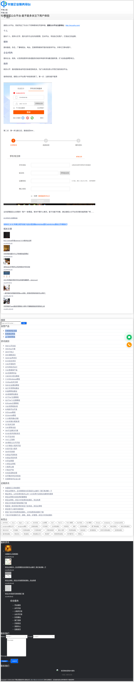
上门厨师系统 (10, 337)
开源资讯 (17, 623)
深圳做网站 (93, 530)
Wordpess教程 (12, 379)
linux (13, 522)
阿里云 (80, 534)
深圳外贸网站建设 (105, 530)
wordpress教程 (22, 526)
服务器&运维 (12, 418)
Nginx (20, 522)
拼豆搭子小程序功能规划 (14, 509)
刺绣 (74, 526)
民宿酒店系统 (10, 334)
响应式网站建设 (125, 526)
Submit (4, 661)
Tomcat (98, 522)
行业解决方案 (11, 430)
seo (28, 522)
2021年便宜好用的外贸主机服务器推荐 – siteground (21, 280)
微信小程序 (61, 530)
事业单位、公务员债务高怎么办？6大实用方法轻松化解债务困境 (29, 494)
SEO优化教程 (12, 376)
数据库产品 (11, 370)
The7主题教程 (12, 397)
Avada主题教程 (12, 403)
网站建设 (26, 534)
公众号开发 (18, 614)
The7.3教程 (69, 522)
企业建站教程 (12, 385)
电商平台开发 (11, 409)
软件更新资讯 (12, 433)
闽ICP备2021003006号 (37, 680)
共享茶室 (66, 526)
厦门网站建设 (95, 526)
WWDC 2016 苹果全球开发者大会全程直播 (20, 224)
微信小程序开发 (13, 445)
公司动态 (10, 346)
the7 (52, 522)
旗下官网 (17, 620)
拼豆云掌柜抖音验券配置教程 (16, 497)
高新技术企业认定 (13, 479)
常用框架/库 (11, 406)
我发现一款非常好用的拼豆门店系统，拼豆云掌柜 (23, 506)
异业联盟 (9, 460)
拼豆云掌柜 (10, 463)
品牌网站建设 (11, 391)
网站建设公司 (37, 534)
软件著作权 (70, 534)
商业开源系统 (11, 454)
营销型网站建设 (58, 534)
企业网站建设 (55, 526)
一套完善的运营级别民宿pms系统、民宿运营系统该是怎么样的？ (25, 293)
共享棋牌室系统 (11, 331)
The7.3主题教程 (12, 400)
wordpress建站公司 (8, 526)
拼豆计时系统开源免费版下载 (16, 503)
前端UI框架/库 (12, 421)
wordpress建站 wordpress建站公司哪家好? (52, 224)
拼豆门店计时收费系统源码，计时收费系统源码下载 (24, 512)
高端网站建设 (11, 394)
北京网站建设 (83, 526)
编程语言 (10, 355)
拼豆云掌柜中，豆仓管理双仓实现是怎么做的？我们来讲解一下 (28, 491)
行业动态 (10, 436)
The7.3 (60, 522)
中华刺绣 (10, 451)
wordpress (107, 522)
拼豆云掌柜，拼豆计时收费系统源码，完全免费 (22, 500)
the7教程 (88, 522)
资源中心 (17, 626)
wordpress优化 (118, 522)
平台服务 (17, 605)
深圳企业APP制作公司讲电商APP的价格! (17, 267)
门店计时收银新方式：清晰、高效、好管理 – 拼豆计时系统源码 (28, 515)
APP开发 (5, 522)
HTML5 (9, 352)
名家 (104, 526)
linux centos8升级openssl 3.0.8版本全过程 (17, 240)
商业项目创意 (11, 457)
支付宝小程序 (11, 448)
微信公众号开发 (12, 442)
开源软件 (10, 364)
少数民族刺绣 (50, 530)
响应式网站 (113, 526)
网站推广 (47, 534)
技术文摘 (10, 424)
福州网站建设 (6, 534)
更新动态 (14, 218)
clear (9, 661)
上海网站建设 (34, 526)
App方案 (10, 349)
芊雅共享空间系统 (13, 476)
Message (4, 656)
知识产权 (9, 470)
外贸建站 (15, 530)
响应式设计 (11, 367)
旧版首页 (17, 629)
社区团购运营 (11, 473)
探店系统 (82, 530)
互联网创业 (10, 373)
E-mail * (30, 636)
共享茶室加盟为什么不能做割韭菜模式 (16, 254)
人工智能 (10, 439)
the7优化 (79, 522)
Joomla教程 (10, 415)
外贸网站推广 (38, 530)
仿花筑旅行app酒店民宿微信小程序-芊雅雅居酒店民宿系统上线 (24, 306)
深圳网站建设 (118, 530)
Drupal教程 (10, 412)
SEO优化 (35, 522)
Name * (3, 636)
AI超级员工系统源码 (12, 488)
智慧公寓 (9, 467)
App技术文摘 (11, 382)
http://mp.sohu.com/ (73, 25)
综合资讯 (10, 361)
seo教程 (44, 522)
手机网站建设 (72, 530)
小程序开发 (18, 611)
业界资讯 (11, 358)
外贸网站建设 (12, 388)
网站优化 (16, 534)
